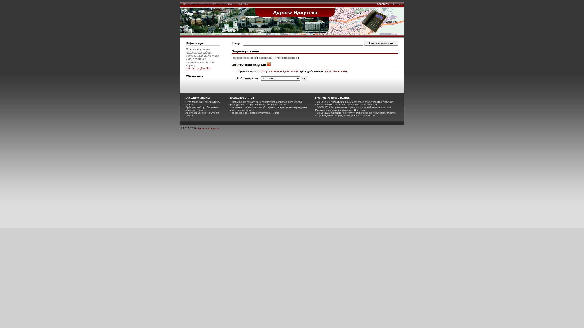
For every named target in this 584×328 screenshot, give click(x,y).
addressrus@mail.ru (198, 68)
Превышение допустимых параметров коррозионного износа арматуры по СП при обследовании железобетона (265, 103)
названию (275, 71)
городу (263, 71)
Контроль (265, 57)
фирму (397, 4)
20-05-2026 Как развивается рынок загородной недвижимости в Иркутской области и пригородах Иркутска (353, 108)
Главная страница (244, 57)
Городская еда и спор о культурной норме (255, 112)
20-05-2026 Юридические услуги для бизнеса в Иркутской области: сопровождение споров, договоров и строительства (355, 114)
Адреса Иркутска (208, 128)
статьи (203, 4)
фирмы (243, 4)
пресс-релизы (223, 4)
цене (286, 71)
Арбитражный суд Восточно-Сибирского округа (201, 108)
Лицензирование (286, 57)
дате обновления (336, 71)
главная (188, 4)
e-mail (295, 71)
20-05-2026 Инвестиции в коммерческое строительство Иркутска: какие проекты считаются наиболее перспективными (354, 103)
